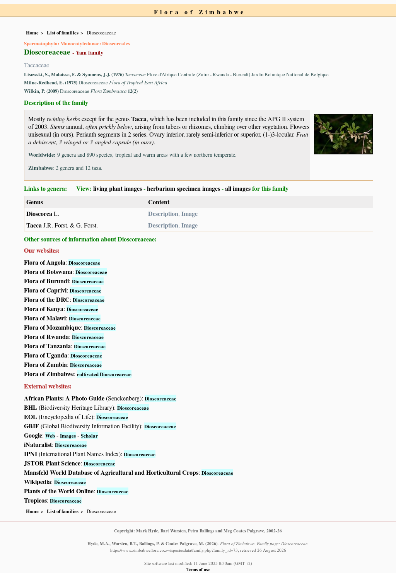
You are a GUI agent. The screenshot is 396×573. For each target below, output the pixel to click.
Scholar (89, 435)
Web (50, 435)
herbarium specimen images (183, 188)
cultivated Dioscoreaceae (104, 374)
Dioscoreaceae (84, 262)
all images (238, 188)
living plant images (117, 188)
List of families (63, 32)
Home (32, 32)
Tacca (139, 118)
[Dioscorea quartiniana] (343, 133)
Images (68, 435)
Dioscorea (39, 213)
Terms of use (198, 569)
